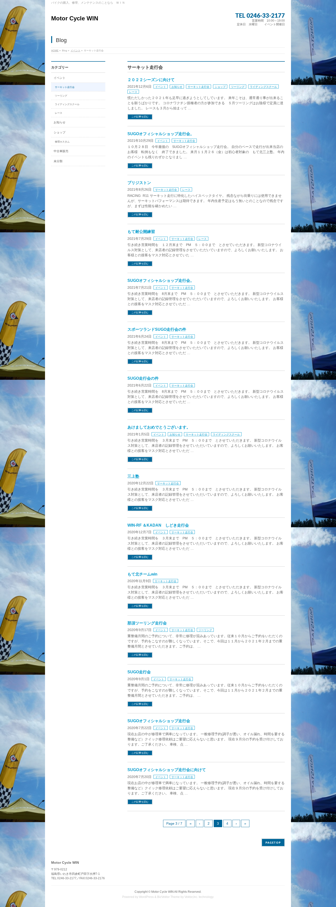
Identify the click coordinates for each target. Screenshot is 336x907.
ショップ (220, 86)
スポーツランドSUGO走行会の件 (156, 329)
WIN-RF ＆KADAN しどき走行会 (158, 525)
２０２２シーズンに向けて (151, 80)
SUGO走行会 (139, 672)
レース (133, 91)
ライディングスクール (263, 86)
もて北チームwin (142, 574)
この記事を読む (140, 116)
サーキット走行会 (198, 86)
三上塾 (133, 476)
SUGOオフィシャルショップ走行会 (158, 721)
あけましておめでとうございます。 (158, 427)
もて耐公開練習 (141, 232)
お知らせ (176, 86)
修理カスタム (62, 141)
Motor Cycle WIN (74, 18)
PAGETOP (273, 842)
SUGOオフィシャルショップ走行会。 (160, 134)
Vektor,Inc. (191, 897)
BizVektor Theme (168, 897)
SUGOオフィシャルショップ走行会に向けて (166, 770)
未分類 (58, 161)
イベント (75, 50)
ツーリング (237, 86)
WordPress (146, 897)
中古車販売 (61, 151)
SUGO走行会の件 (143, 378)
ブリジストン (139, 183)
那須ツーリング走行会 (147, 623)
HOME (55, 50)
